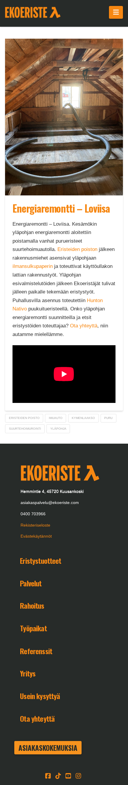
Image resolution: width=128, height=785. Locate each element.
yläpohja (58, 428)
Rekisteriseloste (35, 525)
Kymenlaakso (83, 418)
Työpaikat (33, 628)
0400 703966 (33, 513)
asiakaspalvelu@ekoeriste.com (50, 502)
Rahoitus (32, 605)
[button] (116, 12)
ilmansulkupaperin (33, 266)
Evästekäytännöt (36, 536)
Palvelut (30, 583)
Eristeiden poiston (77, 249)
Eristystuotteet (40, 560)
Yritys (27, 673)
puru (108, 418)
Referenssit (36, 651)
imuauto (56, 418)
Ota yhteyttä (83, 326)
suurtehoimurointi (25, 428)
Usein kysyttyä (40, 695)
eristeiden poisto (24, 418)
